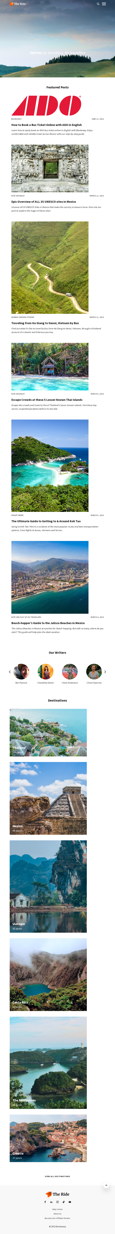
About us (58, 1213)
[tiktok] (63, 1202)
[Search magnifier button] (98, 4)
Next (105, 672)
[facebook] (45, 1202)
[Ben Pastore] (21, 671)
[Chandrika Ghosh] (45, 671)
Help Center (57, 1209)
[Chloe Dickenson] (70, 671)
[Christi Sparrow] (94, 671)
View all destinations (57, 1176)
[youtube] (70, 1202)
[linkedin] (51, 1202)
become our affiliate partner (57, 1218)
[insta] (57, 1202)
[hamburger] (103, 3)
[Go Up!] (106, 1185)
